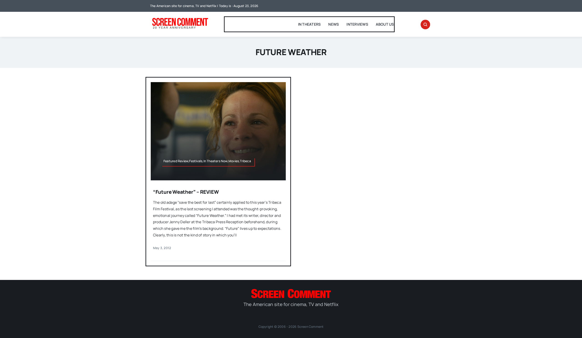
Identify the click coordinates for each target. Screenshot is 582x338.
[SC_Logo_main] (291, 290)
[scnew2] (180, 18)
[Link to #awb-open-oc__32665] (425, 24)
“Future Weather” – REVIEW (186, 192)
